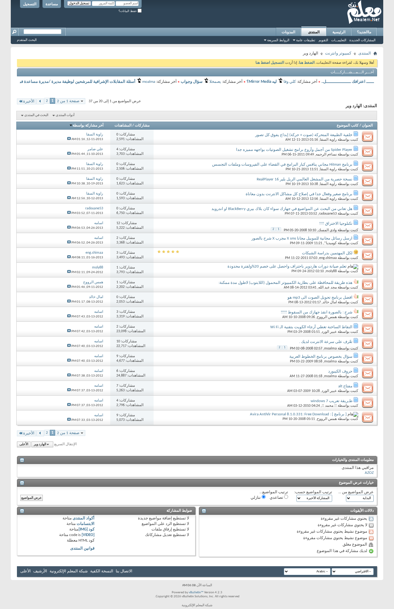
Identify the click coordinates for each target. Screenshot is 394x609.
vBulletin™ (196, 592)
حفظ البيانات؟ (128, 11)
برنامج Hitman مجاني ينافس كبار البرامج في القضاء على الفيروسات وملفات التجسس (282, 165)
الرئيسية (338, 32)
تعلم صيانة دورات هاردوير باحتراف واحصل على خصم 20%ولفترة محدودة (287, 266)
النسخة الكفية (101, 571)
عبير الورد (329, 332)
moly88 (331, 271)
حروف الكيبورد (340, 371)
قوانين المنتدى (82, 548)
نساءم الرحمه (326, 154)
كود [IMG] (86, 529)
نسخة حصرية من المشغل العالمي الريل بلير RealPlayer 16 (304, 179)
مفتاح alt (345, 386)
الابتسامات (85, 524)
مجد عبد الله (327, 287)
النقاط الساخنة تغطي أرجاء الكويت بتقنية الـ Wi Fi (311, 327)
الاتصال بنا (124, 571)
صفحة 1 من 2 (68, 101)
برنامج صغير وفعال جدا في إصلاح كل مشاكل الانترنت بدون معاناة (299, 194)
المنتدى (314, 32)
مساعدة (52, 4)
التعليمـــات (338, 40)
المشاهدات (123, 125)
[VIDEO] (88, 535)
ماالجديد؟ (364, 32)
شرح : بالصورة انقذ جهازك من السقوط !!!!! (316, 312)
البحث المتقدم (27, 40)
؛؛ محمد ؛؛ (329, 406)
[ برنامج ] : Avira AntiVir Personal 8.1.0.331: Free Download (298, 414)
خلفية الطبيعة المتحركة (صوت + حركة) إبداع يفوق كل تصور (303, 135)
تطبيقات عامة (305, 40)
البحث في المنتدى (36, 115)
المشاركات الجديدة (362, 40)
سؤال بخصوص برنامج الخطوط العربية (320, 357)
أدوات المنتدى (65, 115)
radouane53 (328, 214)
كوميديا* (330, 243)
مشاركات (142, 125)
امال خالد (330, 302)
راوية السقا (328, 140)
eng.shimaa (328, 258)
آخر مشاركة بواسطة (88, 125)
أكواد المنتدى (83, 518)
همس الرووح (327, 317)
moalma (330, 348)
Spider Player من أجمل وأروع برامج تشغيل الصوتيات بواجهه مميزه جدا (294, 150)
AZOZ (369, 473)
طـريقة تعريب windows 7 (331, 401)
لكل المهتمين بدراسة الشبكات (327, 253)
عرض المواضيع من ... (356, 492)
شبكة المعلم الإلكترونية (69, 571)
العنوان (367, 125)
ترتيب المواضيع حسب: (313, 492)
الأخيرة (28, 101)
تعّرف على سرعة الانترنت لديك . (325, 342)
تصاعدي (277, 498)
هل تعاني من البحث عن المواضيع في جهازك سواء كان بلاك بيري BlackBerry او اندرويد (281, 209)
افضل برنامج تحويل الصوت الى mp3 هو (319, 298)
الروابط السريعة (278, 40)
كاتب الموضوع (348, 125)
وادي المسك (327, 230)
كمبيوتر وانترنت (338, 53)
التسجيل (29, 4)
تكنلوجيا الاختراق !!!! (335, 224)
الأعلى (23, 444)
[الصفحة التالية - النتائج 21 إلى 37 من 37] (40, 101)
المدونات (288, 32)
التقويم (323, 40)
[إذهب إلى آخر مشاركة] (69, 139)
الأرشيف (40, 571)
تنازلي (256, 498)
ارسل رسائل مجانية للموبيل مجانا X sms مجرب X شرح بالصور (301, 238)
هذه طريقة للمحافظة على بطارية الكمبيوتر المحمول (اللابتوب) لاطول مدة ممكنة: (285, 283)
